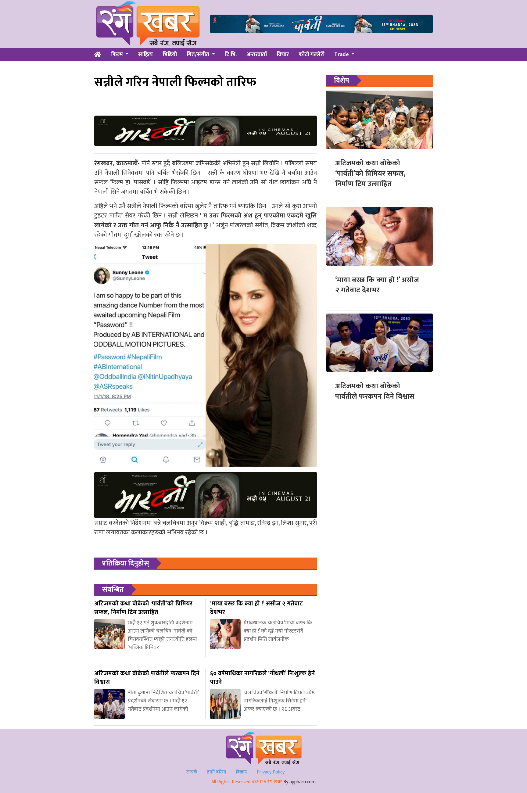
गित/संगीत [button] (198, 54)
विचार (283, 54)
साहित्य (145, 54)
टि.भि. (231, 54)
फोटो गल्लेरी (311, 54)
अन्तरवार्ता (256, 54)
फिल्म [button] (117, 54)
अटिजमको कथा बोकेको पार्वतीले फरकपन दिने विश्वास (374, 391)
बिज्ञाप (241, 772)
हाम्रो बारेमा (216, 772)
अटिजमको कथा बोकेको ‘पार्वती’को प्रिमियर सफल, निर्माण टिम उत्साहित (370, 173)
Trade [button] (342, 54)
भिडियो (170, 54)
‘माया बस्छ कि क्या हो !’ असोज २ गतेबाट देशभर (377, 285)
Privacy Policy (271, 772)
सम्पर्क (191, 772)
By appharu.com (299, 782)
